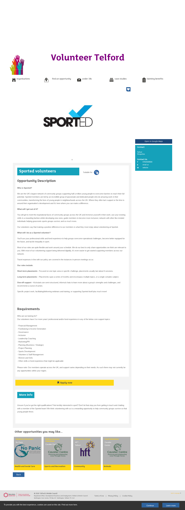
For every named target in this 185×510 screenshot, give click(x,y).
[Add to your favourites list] (128, 89)
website (145, 168)
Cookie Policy (127, 496)
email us (146, 165)
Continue (150, 505)
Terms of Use (99, 496)
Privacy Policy (113, 496)
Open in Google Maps (154, 141)
